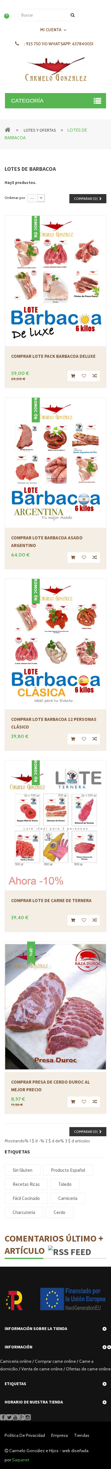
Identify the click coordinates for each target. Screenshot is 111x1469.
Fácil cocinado (26, 1198)
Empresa (59, 1435)
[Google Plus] (21, 1417)
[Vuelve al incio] (7, 129)
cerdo (59, 1212)
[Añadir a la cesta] (73, 376)
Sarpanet (20, 1460)
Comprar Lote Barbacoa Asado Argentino (47, 541)
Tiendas (81, 1435)
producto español (68, 1170)
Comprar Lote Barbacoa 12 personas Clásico (54, 723)
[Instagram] (28, 1417)
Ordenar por (15, 197)
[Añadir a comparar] (94, 376)
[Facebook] (3, 1417)
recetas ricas (26, 1184)
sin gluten (22, 1170)
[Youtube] (15, 1417)
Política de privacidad (25, 1435)
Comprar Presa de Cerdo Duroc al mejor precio (50, 1085)
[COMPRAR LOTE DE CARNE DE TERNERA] (55, 825)
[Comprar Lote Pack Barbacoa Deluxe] (55, 281)
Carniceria (67, 1198)
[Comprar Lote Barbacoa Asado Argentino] (55, 463)
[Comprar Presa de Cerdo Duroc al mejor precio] (55, 1007)
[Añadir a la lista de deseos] (83, 376)
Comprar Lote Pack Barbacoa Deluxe (53, 356)
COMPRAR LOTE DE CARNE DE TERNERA (51, 900)
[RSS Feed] (69, 1250)
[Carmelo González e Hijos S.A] (55, 69)
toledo (65, 1184)
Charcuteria (24, 1212)
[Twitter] (9, 1417)
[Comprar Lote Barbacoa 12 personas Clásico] (55, 644)
